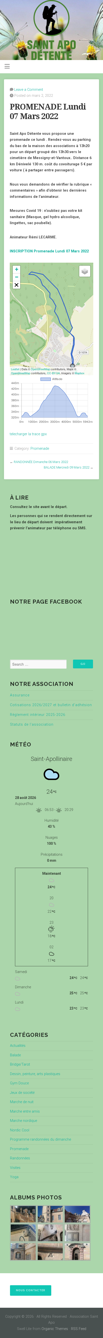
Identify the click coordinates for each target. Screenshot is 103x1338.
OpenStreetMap (40, 369)
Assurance (20, 695)
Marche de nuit (22, 1102)
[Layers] (84, 271)
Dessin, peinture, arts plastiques (35, 1074)
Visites (15, 1168)
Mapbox (79, 373)
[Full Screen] (16, 285)
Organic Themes (55, 1329)
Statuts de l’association (32, 724)
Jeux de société (22, 1093)
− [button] (16, 277)
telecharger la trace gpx (28, 434)
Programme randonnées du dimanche (40, 1139)
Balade (15, 1055)
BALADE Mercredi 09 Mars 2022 (66, 467)
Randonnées (20, 1158)
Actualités (18, 1046)
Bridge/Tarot (20, 1064)
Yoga (14, 1177)
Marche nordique (23, 1121)
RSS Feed (78, 1329)
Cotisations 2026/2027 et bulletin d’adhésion (51, 705)
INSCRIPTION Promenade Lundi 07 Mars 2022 (49, 251)
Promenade (39, 449)
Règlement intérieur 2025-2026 (37, 715)
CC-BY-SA (53, 373)
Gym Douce (19, 1083)
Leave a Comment (28, 90)
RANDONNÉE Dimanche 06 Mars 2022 (41, 462)
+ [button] (16, 269)
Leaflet (15, 369)
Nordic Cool (19, 1130)
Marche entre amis (25, 1111)
